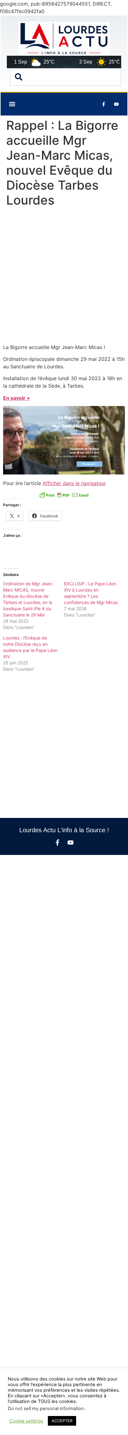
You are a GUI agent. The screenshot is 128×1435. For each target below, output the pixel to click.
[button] (12, 104)
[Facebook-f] (57, 842)
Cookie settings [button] (26, 1421)
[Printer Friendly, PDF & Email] (64, 495)
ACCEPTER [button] (62, 1420)
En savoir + (16, 398)
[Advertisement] (64, 277)
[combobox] (65, 77)
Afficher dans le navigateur (74, 483)
